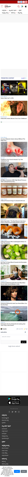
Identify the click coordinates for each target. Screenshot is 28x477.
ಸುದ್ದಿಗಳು (4, 10)
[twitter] (21, 2)
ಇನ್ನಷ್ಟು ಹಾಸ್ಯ (5, 13)
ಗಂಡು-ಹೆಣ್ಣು (4, 453)
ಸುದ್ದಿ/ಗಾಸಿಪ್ (5, 431)
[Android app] (14, 399)
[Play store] (22, 6)
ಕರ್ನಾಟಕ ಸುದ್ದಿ (5, 420)
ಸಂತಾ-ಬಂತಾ (5, 451)
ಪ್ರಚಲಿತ (3, 423)
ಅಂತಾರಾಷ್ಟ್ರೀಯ (5, 418)
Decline (23, 471)
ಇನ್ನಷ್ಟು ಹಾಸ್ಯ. (5, 436)
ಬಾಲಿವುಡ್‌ (4, 434)
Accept (17, 471)
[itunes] (25, 6)
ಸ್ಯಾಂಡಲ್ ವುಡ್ (12, 10)
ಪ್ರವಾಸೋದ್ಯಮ (5, 438)
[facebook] (19, 2)
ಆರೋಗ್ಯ (13, 13)
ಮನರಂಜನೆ (4, 429)
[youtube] (26, 2)
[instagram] (24, 2)
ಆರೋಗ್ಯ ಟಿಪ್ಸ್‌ (5, 464)
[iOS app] (14, 403)
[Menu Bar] (2, 6)
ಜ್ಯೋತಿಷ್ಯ (20, 13)
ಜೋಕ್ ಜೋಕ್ (5, 448)
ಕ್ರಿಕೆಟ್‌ (20, 10)
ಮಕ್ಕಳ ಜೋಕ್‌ (5, 455)
